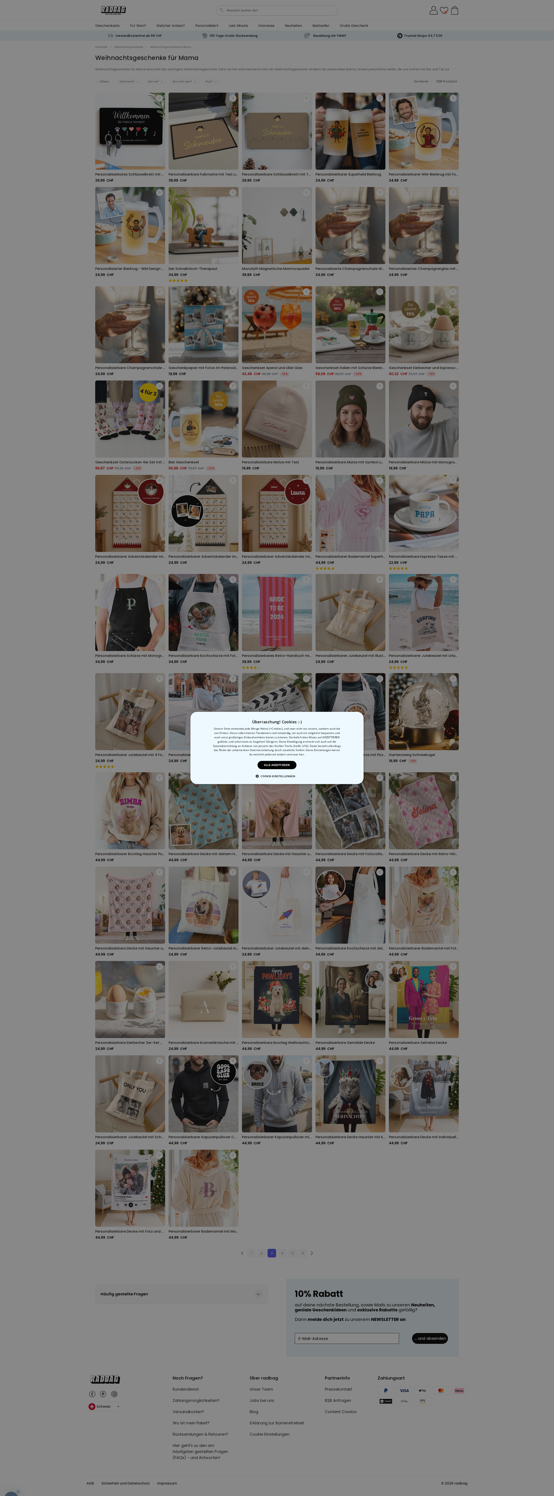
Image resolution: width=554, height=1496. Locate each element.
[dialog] (277, 748)
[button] (277, 776)
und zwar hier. (296, 754)
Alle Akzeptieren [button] (277, 765)
